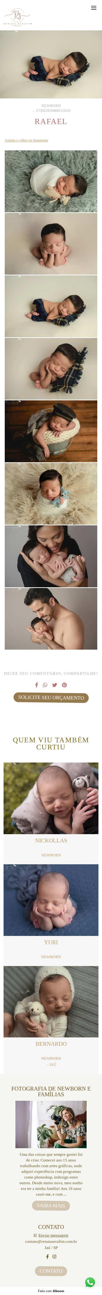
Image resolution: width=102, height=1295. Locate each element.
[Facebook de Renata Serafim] (47, 1256)
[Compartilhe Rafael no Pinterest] (64, 685)
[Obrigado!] (37, 200)
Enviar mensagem (53, 1235)
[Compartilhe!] (51, 200)
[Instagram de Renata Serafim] (54, 1256)
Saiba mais (51, 1205)
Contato (51, 1271)
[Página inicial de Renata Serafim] (18, 17)
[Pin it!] (65, 200)
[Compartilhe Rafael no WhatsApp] (45, 685)
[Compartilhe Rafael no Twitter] (54, 685)
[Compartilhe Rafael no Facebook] (36, 685)
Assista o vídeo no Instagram (26, 140)
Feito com (51, 1291)
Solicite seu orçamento (51, 697)
